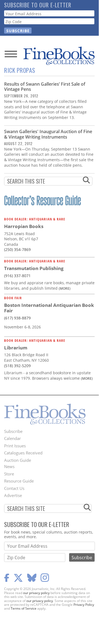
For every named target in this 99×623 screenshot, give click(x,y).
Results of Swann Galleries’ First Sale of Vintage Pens (44, 86)
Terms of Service (23, 608)
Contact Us (14, 488)
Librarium (15, 348)
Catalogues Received (23, 453)
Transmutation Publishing (34, 268)
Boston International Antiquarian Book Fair (49, 308)
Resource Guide (19, 481)
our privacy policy (36, 593)
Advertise (13, 495)
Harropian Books (23, 226)
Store (9, 474)
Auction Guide (17, 460)
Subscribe (13, 431)
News (9, 466)
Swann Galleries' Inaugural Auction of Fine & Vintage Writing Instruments (48, 134)
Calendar (12, 438)
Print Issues (15, 445)
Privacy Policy (83, 604)
